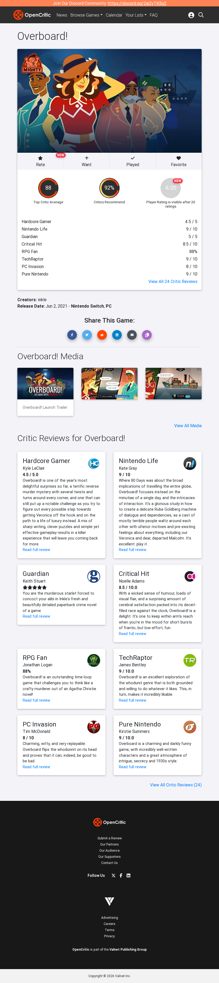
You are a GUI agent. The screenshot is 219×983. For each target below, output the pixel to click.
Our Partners (109, 844)
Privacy (109, 936)
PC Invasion (39, 724)
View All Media (188, 425)
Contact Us (109, 863)
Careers (109, 924)
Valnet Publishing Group (128, 949)
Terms (110, 930)
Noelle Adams (131, 581)
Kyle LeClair (34, 468)
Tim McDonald (36, 731)
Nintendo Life (138, 461)
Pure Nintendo (140, 724)
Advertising (109, 918)
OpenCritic (80, 949)
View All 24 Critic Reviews (172, 281)
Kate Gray (128, 468)
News (62, 15)
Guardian (36, 573)
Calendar (114, 15)
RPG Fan (35, 657)
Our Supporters (109, 857)
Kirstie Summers (134, 731)
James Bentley (132, 664)
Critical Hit (134, 573)
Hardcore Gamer (46, 461)
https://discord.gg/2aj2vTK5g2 (137, 3)
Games (85, 15)
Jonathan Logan (37, 664)
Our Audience (109, 850)
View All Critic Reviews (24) (176, 784)
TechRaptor (135, 657)
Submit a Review (109, 838)
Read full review (36, 549)
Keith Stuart (34, 581)
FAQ (154, 15)
